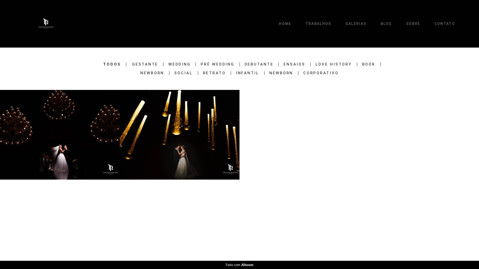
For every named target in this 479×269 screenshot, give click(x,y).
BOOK (368, 64)
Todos (112, 64)
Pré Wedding (217, 64)
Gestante (145, 64)
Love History (334, 64)
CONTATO (445, 24)
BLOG (386, 24)
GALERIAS (356, 24)
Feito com (239, 265)
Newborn (152, 73)
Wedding (179, 64)
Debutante (259, 64)
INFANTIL (247, 73)
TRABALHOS (318, 24)
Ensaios (294, 64)
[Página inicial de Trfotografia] (46, 23)
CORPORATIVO (321, 73)
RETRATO (214, 73)
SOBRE (413, 24)
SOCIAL (183, 73)
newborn (281, 73)
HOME (285, 24)
